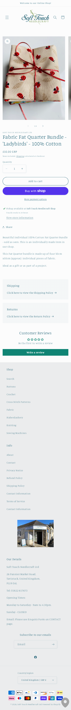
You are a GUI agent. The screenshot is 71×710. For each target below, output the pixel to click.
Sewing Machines (16, 433)
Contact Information (19, 493)
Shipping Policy (15, 485)
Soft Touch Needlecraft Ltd (30, 704)
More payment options (35, 199)
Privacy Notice (15, 470)
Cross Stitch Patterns (18, 401)
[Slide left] (28, 126)
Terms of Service (16, 501)
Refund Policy (14, 478)
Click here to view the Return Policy (28, 316)
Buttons (11, 386)
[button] (7, 17)
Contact (11, 462)
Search (10, 378)
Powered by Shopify (51, 704)
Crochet (11, 394)
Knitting (11, 425)
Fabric (10, 409)
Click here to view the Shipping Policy (30, 292)
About (10, 454)
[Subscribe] (53, 644)
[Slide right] (43, 126)
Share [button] (9, 227)
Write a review (36, 352)
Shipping (20, 156)
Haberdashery (15, 417)
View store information (19, 217)
